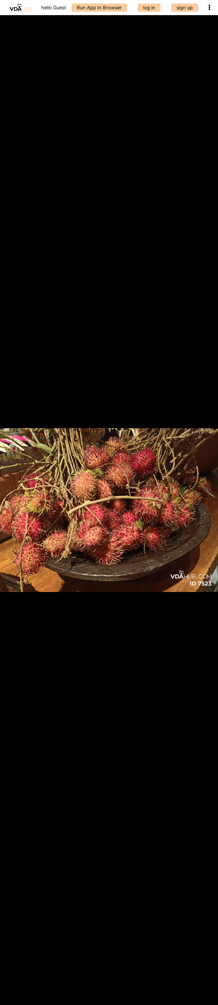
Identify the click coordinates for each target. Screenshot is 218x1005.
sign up (185, 7)
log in (149, 7)
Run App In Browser (99, 7)
